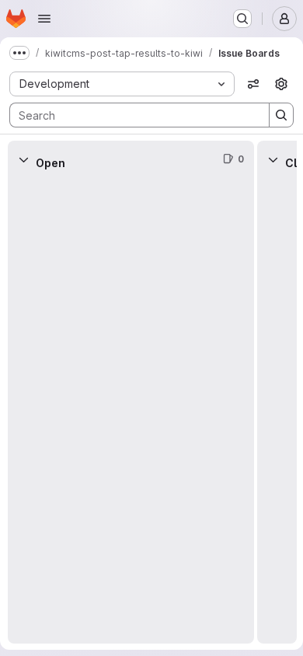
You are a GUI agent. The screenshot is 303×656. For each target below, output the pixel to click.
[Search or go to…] (242, 18)
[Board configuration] (281, 84)
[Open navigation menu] (44, 18)
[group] (131, 411)
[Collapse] (23, 159)
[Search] (281, 115)
